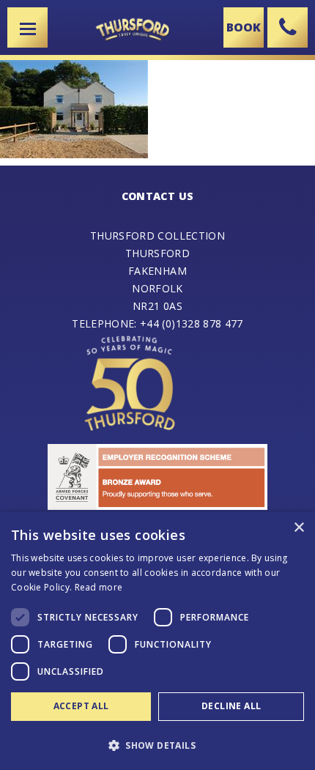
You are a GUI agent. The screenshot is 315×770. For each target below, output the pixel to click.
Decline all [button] (231, 706)
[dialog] (157, 641)
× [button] (298, 527)
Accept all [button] (81, 706)
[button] (157, 744)
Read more (99, 587)
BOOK (243, 27)
